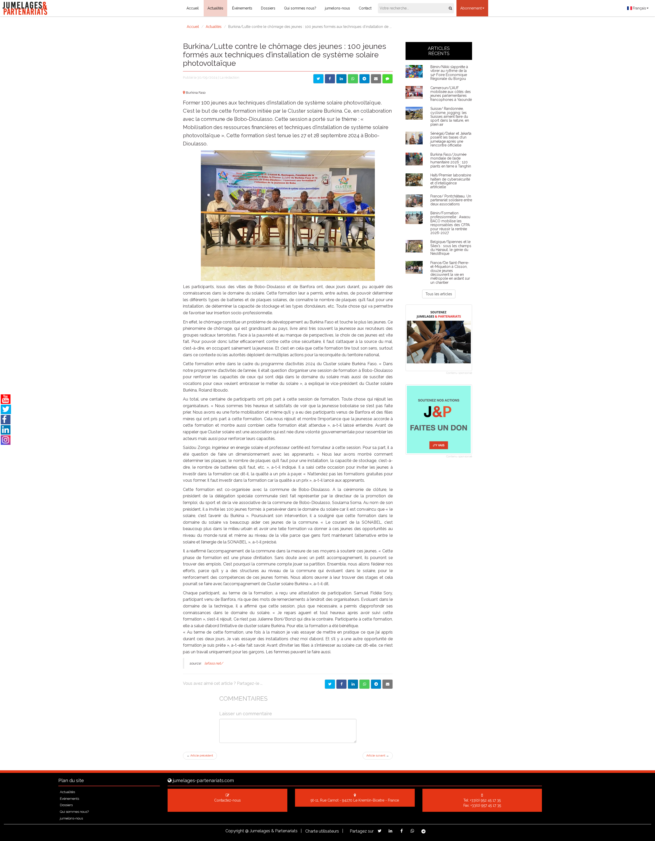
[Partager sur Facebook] (330, 78)
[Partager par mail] (376, 78)
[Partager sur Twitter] (318, 78)
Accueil (193, 8)
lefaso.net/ (213, 663)
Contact (365, 8)
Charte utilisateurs (322, 831)
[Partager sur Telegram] (364, 78)
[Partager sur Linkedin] (341, 78)
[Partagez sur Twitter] (380, 830)
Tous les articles (438, 294)
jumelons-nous (337, 8)
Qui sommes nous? (300, 8)
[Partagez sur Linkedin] (391, 830)
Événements (242, 8)
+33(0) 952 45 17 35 (485, 800)
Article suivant (377, 755)
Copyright (234, 830)
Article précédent (200, 755)
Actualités (215, 8)
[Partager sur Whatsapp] (353, 78)
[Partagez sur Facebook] (402, 830)
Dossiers (268, 8)
